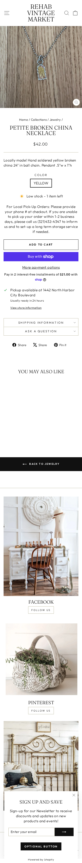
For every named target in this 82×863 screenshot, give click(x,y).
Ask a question (41, 331)
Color (41, 175)
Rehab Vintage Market (41, 13)
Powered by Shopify (41, 859)
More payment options (41, 267)
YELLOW (41, 183)
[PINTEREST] (41, 658)
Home (23, 120)
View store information (25, 308)
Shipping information (41, 322)
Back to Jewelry (44, 463)
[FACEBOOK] (41, 546)
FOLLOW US (41, 610)
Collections (39, 120)
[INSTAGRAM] (41, 766)
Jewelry (55, 120)
